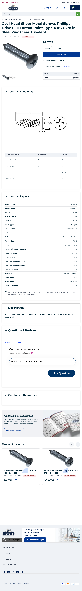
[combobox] (41, 14)
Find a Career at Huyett (35, 540)
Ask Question (61, 373)
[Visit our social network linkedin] (22, 571)
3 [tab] (43, 487)
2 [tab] (38, 487)
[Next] (78, 444)
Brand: (7, 213)
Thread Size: (10, 241)
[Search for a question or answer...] (42, 361)
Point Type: (9, 278)
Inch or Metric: (10, 217)
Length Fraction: (11, 286)
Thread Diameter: (12, 269)
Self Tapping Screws (36, 19)
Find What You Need (14, 430)
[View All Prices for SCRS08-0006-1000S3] (16, 480)
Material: (8, 233)
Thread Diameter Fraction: (15, 249)
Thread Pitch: (10, 229)
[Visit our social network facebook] (4, 571)
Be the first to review (13, 342)
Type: (7, 245)
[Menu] (4, 8)
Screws (4, 19)
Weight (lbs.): (10, 204)
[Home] (13, 7)
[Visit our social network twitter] (13, 571)
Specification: (10, 273)
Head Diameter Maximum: (15, 261)
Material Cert (65, 67)
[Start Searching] (78, 14)
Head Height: (10, 257)
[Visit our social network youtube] (9, 571)
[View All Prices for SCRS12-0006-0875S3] (57, 480)
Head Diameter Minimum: (15, 265)
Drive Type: (9, 225)
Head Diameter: (11, 253)
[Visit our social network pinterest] (18, 571)
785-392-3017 (75, 2)
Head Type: (9, 282)
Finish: (7, 237)
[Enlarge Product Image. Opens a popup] (25, 470)
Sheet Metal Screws (18, 19)
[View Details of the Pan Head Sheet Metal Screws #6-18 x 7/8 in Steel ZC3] (61, 458)
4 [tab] (48, 487)
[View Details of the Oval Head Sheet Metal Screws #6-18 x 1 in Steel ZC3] (21, 458)
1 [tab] (34, 487)
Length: (8, 221)
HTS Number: (10, 208)
